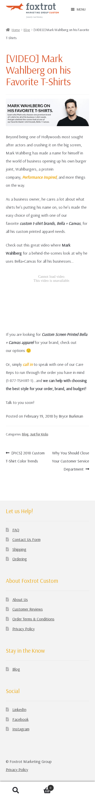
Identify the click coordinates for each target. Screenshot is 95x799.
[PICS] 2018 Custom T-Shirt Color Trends (25, 456)
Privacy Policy (23, 628)
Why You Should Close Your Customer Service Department (70, 461)
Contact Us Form (26, 539)
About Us (20, 599)
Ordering (19, 558)
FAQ (15, 529)
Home (16, 29)
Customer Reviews (27, 609)
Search (16, 790)
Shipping (19, 549)
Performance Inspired (39, 177)
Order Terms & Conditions (33, 618)
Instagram (20, 728)
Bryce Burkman (71, 416)
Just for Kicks (39, 434)
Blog (27, 29)
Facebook (20, 719)
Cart (41, 786)
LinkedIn (19, 709)
